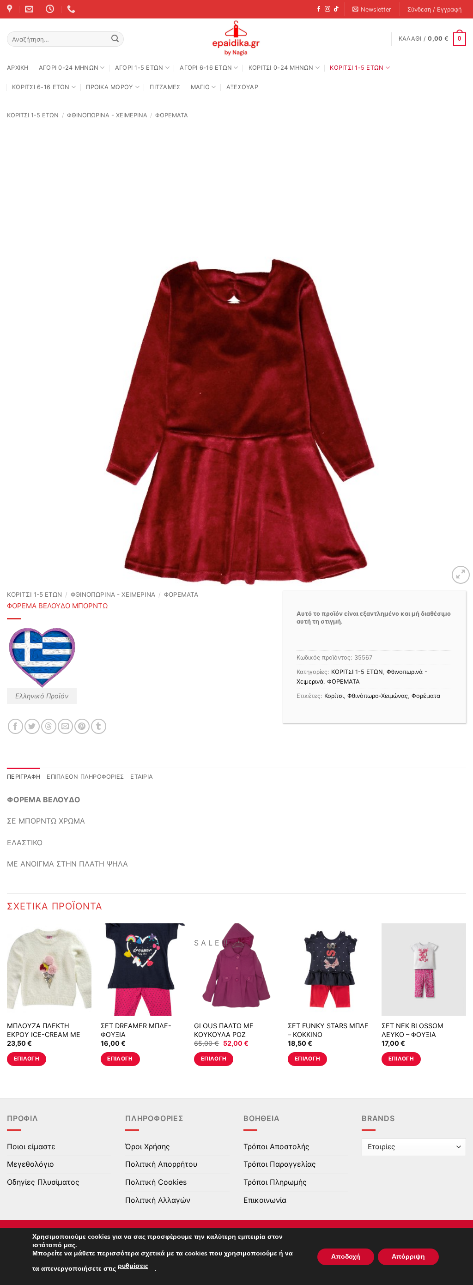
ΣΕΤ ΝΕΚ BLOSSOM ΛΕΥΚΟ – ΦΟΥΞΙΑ (412, 1030)
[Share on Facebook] (15, 726)
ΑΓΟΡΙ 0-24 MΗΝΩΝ (68, 67)
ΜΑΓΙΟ (200, 87)
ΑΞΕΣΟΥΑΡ (242, 87)
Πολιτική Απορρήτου (161, 1164)
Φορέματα (426, 695)
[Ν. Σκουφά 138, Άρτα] (10, 9)
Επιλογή (26, 1058)
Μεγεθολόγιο (30, 1164)
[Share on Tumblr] (98, 726)
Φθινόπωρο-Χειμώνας (377, 695)
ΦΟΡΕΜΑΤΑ (171, 115)
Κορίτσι (334, 695)
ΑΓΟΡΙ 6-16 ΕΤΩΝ (206, 67)
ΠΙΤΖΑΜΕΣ (165, 87)
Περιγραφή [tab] (23, 776)
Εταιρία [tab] (141, 776)
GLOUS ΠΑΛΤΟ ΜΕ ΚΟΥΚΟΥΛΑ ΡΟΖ (224, 1030)
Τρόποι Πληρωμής (275, 1182)
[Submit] (115, 39)
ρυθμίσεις (133, 1265)
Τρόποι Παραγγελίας (279, 1164)
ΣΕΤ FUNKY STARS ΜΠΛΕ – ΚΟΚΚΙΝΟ (328, 1030)
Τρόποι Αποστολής (276, 1146)
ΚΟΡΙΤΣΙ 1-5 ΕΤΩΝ (356, 67)
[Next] (466, 1002)
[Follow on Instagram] (327, 9)
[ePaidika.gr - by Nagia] (236, 38)
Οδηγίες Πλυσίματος (43, 1182)
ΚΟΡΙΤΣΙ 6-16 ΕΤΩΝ (40, 87)
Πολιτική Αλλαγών (157, 1200)
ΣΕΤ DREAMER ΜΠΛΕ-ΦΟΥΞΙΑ (136, 1030)
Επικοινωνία (264, 1200)
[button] (372, 9)
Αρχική (18, 67)
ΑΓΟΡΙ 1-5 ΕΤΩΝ (139, 67)
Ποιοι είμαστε (31, 1146)
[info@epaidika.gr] (30, 9)
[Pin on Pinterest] (82, 726)
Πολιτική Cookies (156, 1182)
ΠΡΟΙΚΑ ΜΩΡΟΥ (109, 87)
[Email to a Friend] (65, 726)
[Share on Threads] (48, 726)
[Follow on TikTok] (336, 9)
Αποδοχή (345, 1256)
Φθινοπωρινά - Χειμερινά (107, 115)
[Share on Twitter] (32, 726)
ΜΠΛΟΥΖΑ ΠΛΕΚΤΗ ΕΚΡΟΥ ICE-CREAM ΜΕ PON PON (43, 1034)
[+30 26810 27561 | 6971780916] (72, 9)
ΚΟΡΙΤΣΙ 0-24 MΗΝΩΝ (281, 67)
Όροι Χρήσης (147, 1146)
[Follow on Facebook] (318, 9)
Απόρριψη (408, 1256)
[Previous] (7, 1002)
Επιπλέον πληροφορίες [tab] (85, 776)
